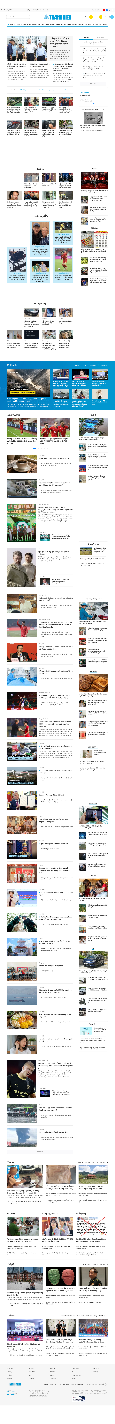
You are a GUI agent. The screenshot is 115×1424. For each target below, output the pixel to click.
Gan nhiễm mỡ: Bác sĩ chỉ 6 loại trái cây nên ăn (56, 1022)
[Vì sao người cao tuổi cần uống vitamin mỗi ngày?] (22, 898)
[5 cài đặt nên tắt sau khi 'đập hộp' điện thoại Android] (49, 312)
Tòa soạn (66, 1384)
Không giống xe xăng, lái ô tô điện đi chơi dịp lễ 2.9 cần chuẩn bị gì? (93, 972)
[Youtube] (104, 10)
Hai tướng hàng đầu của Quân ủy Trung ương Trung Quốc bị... (31, 204)
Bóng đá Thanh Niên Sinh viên (82, 1316)
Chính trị (12, 24)
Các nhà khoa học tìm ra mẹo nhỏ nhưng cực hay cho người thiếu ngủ (66, 133)
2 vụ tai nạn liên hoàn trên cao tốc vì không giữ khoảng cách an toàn (13, 133)
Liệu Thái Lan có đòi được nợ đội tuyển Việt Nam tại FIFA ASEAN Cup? (93, 1354)
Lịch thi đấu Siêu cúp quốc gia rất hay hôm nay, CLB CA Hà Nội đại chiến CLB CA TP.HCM (93, 60)
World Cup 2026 (66, 1316)
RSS (59, 1384)
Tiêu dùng (95, 24)
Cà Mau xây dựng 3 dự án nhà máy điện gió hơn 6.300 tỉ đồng (92, 564)
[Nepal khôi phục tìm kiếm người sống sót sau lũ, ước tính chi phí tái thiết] (31, 124)
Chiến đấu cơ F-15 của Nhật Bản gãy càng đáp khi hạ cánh (26, 1305)
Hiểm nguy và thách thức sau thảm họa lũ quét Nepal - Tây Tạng (91, 1296)
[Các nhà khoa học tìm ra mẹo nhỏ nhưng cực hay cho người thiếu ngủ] (66, 124)
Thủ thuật (45, 318)
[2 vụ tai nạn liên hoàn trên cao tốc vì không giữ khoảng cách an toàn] (14, 124)
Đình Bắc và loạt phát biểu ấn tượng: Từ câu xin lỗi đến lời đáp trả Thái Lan (63, 277)
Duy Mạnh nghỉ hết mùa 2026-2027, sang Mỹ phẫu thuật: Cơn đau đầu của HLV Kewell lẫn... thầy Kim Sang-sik (56, 624)
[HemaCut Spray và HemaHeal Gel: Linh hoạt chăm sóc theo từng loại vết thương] (86, 1031)
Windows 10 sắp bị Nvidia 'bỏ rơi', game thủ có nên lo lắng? (96, 865)
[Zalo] (112, 10)
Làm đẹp (93, 1024)
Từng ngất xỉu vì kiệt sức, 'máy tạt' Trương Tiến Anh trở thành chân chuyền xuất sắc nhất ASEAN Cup (56, 634)
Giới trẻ (47, 24)
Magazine (93, 365)
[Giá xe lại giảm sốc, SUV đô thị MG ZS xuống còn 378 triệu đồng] (82, 991)
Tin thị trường (40, 304)
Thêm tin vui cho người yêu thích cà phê (54, 458)
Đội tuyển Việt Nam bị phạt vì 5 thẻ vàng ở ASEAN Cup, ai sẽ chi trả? (92, 1348)
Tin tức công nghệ (64, 341)
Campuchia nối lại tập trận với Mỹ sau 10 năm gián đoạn (57, 779)
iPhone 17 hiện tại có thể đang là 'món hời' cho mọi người (13, 345)
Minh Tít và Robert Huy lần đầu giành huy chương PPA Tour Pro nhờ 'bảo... (60, 1341)
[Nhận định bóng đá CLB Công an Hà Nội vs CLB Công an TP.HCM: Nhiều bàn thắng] (22, 701)
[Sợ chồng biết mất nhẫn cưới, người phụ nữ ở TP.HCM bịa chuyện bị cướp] (92, 1226)
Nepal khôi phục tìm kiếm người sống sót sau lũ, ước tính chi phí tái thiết (31, 133)
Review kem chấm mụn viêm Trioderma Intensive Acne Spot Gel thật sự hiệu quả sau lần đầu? (92, 1040)
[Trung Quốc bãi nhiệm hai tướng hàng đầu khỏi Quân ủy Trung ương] (93, 1276)
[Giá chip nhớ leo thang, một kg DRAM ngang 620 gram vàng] (82, 846)
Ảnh (84, 365)
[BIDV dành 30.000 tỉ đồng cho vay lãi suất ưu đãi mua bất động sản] (82, 447)
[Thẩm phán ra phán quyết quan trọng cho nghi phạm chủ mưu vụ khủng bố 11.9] (14, 195)
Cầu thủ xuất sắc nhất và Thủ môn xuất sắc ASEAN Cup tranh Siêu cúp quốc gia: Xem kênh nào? (55, 724)
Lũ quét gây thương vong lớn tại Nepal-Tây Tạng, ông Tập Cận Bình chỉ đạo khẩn (56, 491)
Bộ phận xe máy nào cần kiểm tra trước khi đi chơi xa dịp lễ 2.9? (98, 978)
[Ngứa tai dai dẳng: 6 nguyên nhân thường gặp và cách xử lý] (22, 1044)
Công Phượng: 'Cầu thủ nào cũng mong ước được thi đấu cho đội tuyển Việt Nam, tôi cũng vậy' (40, 278)
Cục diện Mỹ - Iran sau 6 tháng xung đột (90, 1302)
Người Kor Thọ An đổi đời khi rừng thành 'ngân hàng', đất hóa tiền (91, 1187)
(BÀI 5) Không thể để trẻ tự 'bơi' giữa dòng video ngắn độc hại (98, 209)
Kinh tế (29, 24)
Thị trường (27, 318)
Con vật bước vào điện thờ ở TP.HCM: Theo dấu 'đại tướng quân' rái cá (56, 1247)
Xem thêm (93, 83)
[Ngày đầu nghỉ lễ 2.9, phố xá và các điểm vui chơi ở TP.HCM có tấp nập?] (84, 199)
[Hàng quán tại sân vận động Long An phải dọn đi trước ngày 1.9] (49, 101)
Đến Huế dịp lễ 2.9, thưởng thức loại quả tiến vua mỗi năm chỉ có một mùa (98, 259)
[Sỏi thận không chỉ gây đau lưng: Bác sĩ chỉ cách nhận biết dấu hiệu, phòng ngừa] (82, 724)
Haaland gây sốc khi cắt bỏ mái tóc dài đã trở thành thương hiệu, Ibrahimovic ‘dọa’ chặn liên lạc (55, 1065)
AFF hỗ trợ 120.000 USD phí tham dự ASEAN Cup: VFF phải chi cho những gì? (60, 1354)
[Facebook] (107, 10)
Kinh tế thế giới (86, 1264)
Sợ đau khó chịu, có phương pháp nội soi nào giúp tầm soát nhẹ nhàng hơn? (92, 769)
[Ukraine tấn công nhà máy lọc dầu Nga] (22, 1137)
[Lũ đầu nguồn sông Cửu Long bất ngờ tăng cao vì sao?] (86, 551)
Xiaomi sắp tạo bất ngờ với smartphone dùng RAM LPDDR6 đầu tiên (31, 345)
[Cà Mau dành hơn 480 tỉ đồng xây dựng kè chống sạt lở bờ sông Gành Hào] (93, 427)
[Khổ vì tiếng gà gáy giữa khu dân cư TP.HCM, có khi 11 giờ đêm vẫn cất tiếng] (17, 260)
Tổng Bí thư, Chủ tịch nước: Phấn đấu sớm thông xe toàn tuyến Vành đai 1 (59, 42)
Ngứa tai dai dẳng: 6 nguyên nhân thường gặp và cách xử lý (56, 1040)
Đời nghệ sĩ (42, 595)
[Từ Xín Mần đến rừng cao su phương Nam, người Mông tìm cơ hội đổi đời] (22, 922)
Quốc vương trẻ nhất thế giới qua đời (54, 844)
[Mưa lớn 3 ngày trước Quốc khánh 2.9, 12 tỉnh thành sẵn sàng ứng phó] (22, 1113)
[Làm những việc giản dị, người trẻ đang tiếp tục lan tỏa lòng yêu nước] (84, 221)
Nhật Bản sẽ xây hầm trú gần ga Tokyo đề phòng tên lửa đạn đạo (25, 1294)
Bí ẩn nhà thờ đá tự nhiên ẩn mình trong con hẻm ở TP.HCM (55, 942)
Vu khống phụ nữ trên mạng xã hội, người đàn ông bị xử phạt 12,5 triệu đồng (22, 1240)
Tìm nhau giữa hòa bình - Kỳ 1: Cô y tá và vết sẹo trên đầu (56, 1254)
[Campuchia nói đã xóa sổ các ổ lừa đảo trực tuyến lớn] (22, 776)
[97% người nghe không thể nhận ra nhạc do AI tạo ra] (66, 334)
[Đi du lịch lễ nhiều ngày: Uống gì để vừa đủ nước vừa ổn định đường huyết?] (82, 703)
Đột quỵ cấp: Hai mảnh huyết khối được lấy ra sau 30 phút (56, 672)
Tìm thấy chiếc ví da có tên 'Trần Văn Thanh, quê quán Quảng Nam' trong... (60, 1187)
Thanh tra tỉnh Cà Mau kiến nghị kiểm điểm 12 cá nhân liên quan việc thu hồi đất (60, 1201)
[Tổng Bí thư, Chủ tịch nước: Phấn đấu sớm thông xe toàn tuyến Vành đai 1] (27, 48)
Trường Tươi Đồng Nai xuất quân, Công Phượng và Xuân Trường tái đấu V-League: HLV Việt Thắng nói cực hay (55, 509)
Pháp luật (81, 1162)
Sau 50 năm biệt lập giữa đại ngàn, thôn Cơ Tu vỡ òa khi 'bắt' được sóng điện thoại (98, 280)
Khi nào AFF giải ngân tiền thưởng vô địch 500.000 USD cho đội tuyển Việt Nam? (94, 51)
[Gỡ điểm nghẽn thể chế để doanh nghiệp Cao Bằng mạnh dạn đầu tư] (82, 468)
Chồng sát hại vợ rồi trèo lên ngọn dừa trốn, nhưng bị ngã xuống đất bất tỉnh (49, 204)
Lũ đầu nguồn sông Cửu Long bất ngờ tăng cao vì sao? (100, 550)
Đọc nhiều (100, 37)
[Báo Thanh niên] (14, 1385)
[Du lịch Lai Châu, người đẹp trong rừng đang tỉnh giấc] (93, 888)
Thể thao (74, 24)
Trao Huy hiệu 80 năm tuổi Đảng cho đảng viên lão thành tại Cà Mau (93, 1194)
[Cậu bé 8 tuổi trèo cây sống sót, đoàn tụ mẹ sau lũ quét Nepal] (22, 751)
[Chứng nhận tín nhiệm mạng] (78, 1399)
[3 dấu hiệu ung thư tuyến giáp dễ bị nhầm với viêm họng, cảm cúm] (82, 735)
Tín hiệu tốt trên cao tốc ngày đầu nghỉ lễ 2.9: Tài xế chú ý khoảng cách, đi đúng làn (61, 403)
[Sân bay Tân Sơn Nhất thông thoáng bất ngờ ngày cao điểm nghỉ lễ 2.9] (82, 479)
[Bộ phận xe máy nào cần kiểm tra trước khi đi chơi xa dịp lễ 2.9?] (82, 980)
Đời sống (34, 24)
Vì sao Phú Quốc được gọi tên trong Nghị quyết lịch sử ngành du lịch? (97, 928)
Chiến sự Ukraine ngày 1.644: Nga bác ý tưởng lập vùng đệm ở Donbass (57, 1138)
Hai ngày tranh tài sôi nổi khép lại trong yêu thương (26, 1355)
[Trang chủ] (8, 24)
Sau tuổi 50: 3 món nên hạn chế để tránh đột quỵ (56, 678)
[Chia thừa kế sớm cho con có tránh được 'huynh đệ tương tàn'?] (22, 825)
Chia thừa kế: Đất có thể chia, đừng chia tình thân (57, 827)
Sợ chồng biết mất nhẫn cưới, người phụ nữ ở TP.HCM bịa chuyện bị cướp (91, 1240)
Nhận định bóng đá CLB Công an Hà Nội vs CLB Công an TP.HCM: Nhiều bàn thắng (54, 697)
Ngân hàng (45, 341)
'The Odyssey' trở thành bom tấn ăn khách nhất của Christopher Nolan (60, 581)
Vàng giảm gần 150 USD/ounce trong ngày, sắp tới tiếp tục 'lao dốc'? (31, 109)
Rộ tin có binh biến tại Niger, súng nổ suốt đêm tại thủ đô (31, 185)
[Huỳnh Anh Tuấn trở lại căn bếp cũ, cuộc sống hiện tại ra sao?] (22, 603)
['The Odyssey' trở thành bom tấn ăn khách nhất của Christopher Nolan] (45, 581)
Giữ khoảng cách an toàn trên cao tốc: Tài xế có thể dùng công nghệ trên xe (48, 133)
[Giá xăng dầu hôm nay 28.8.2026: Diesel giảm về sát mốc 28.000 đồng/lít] (82, 652)
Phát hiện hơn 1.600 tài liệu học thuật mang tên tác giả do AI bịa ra (97, 834)
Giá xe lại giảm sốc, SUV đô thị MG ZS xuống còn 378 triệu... (97, 989)
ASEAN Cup (22, 90)
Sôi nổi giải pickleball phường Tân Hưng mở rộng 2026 (23, 1345)
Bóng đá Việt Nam (40, 247)
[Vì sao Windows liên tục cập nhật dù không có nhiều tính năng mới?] (82, 856)
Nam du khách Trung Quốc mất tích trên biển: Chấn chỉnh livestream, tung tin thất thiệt (90, 1254)
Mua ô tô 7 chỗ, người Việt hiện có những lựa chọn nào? (97, 1010)
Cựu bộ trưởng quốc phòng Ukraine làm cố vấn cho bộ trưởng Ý (60, 1303)
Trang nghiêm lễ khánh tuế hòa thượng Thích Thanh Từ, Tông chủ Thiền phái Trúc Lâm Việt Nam (63, 67)
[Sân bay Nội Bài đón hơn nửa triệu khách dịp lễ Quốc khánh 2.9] (82, 458)
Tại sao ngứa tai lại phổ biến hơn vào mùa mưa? (56, 1046)
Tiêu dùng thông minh (93, 599)
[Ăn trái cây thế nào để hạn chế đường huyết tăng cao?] (22, 1020)
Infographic (104, 365)
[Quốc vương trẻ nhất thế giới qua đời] (22, 849)
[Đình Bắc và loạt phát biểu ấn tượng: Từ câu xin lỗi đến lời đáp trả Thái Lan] (63, 260)
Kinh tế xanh (93, 544)
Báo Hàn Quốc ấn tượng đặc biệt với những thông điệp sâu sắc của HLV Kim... (65, 109)
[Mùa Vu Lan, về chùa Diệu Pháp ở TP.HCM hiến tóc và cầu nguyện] (57, 1226)
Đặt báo (45, 1384)
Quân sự (95, 1264)
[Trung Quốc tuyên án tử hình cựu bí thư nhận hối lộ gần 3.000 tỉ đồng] (22, 652)
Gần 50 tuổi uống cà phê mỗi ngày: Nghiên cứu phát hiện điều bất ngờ (56, 464)
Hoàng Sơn (87, 101)
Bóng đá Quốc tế (43, 1060)
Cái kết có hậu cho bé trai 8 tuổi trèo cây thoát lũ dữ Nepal (60, 1296)
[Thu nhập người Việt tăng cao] (66, 312)
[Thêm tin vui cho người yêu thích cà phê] (22, 464)
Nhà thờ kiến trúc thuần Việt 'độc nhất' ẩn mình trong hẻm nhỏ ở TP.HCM (56, 950)
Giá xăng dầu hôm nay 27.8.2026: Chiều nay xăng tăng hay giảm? (98, 660)
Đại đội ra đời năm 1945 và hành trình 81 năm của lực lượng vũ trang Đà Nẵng (61, 1194)
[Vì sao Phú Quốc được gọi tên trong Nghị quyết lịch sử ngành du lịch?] (82, 929)
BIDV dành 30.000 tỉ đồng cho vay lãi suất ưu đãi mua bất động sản (97, 446)
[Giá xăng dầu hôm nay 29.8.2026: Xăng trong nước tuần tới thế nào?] (93, 611)
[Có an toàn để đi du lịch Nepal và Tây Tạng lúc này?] (82, 918)
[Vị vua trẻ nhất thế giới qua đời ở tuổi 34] (49, 177)
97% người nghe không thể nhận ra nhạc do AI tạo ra (64, 345)
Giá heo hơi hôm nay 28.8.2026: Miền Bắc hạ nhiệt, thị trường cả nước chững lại (97, 640)
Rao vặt (95, 1372)
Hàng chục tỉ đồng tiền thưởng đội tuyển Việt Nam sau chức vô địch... (91, 1341)
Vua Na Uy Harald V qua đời (50, 849)
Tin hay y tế (93, 747)
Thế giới (23, 24)
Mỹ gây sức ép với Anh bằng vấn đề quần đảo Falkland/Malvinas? (66, 185)
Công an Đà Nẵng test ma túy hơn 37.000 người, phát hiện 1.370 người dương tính (21, 1247)
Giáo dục (52, 24)
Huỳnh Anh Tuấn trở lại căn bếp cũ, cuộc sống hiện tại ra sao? (56, 599)
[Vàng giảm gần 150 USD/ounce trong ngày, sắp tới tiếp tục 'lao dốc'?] (31, 101)
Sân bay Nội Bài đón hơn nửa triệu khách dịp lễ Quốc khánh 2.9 (97, 456)
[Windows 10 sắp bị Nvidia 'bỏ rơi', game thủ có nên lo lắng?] (82, 867)
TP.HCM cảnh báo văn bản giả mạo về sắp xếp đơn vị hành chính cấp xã (90, 1247)
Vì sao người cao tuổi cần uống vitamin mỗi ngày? (56, 894)
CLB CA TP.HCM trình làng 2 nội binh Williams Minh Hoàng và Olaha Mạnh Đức (55, 704)
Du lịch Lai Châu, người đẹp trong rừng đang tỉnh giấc (92, 899)
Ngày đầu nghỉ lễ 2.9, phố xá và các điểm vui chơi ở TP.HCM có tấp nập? (98, 198)
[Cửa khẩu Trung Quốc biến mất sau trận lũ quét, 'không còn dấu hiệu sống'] (22, 488)
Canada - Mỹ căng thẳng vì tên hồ (51, 795)
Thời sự (18, 24)
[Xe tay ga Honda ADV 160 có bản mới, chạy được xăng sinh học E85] (82, 1001)
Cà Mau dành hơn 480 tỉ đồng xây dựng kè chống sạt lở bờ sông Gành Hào (91, 438)
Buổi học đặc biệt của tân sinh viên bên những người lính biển (99, 383)
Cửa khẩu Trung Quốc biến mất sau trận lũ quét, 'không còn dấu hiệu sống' (54, 484)
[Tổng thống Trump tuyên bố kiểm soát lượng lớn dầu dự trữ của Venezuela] (22, 995)
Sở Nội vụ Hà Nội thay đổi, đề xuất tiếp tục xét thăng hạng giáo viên (16, 66)
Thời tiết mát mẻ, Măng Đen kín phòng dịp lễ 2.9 (97, 906)
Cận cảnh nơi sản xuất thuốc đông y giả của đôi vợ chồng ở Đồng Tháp (65, 204)
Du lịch (58, 24)
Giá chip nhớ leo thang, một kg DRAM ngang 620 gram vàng (97, 844)
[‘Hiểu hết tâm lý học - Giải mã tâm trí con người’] (93, 118)
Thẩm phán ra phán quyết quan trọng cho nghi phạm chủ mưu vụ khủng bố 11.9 (14, 204)
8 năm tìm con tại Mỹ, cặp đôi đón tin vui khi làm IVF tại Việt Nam (92, 762)
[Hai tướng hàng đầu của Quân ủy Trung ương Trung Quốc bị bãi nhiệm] (31, 195)
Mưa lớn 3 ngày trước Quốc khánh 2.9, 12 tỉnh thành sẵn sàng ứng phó (55, 1109)
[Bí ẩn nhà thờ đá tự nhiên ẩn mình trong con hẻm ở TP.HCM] (22, 947)
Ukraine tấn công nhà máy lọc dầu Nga (53, 1132)
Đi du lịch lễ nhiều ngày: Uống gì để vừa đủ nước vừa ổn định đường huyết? (97, 702)
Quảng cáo (53, 1384)
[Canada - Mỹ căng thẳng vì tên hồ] (22, 800)
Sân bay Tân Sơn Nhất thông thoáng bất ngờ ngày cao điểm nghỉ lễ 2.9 (97, 478)
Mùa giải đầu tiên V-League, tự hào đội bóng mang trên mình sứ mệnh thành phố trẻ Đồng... (61, 536)
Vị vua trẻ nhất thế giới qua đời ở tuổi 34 (49, 185)
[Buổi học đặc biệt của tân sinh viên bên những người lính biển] (100, 374)
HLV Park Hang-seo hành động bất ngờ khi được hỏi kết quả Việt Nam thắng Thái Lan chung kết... (40, 252)
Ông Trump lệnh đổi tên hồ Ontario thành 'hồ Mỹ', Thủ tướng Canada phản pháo (57, 801)
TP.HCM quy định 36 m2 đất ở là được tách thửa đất (40, 65)
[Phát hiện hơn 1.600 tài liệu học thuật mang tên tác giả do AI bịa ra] (82, 835)
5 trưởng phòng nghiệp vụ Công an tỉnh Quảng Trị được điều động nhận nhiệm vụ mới (54, 870)
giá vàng (51, 90)
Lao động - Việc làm (98, 1162)
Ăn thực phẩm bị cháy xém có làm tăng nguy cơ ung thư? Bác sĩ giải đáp (93, 695)
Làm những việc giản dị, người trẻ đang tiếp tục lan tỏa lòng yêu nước (98, 219)
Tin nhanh (40, 216)
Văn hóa (63, 24)
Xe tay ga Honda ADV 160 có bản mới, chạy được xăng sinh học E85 (97, 1000)
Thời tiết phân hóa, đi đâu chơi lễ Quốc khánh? (93, 559)
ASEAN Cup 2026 (13, 415)
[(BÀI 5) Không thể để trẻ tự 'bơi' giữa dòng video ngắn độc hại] (84, 210)
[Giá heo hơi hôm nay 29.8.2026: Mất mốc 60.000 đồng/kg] (82, 631)
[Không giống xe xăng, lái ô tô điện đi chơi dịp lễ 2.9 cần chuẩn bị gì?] (93, 960)
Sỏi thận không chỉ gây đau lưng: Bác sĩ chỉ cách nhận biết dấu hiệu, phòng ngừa (98, 723)
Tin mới (86, 37)
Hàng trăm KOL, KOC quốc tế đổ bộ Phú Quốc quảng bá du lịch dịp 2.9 (97, 938)
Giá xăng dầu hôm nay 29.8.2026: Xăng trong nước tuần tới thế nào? (92, 622)
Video (89, 24)
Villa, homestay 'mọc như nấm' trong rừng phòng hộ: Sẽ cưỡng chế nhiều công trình (13, 109)
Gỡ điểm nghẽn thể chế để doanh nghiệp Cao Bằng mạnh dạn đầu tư (98, 467)
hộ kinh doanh (62, 90)
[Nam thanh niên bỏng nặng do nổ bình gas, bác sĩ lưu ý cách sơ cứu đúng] (82, 714)
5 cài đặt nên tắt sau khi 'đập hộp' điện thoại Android (48, 323)
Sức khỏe (41, 24)
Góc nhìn (102, 1264)
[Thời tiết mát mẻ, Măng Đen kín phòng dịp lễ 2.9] (82, 908)
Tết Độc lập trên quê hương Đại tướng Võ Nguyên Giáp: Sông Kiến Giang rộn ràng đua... (79, 403)
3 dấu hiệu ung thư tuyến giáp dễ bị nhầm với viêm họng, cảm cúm (98, 734)
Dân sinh (41, 914)
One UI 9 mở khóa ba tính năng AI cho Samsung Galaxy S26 (90, 827)
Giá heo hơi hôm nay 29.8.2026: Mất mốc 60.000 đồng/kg (97, 629)
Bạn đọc (96, 1368)
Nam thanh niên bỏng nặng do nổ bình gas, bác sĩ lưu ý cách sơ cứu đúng (97, 713)
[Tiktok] (110, 10)
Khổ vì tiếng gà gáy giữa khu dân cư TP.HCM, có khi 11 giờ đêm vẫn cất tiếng (17, 277)
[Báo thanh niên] (57, 17)
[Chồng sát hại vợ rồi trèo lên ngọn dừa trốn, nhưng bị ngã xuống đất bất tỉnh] (49, 195)
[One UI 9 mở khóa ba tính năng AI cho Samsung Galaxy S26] (93, 815)
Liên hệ (45, 10)
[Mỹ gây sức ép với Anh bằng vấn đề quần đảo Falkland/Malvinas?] (66, 177)
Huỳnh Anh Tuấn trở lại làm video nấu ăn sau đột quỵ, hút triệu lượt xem (56, 606)
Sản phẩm (10, 341)
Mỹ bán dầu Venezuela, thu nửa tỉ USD (53, 997)
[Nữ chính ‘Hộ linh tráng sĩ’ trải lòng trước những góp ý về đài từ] (80, 374)
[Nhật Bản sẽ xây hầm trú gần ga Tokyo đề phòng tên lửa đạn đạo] (25, 1278)
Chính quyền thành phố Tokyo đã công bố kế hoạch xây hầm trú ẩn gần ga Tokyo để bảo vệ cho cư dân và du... (24, 1298)
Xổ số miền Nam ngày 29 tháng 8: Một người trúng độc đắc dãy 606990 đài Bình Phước (93, 251)
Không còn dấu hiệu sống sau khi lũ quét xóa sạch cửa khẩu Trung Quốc (94, 76)
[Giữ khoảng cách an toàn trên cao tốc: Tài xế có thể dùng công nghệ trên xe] (49, 124)
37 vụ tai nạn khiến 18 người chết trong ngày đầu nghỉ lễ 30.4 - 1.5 (25, 1202)
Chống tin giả (82, 1213)
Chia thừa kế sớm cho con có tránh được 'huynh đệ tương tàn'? (53, 820)
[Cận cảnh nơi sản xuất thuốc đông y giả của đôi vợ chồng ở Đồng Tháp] (66, 195)
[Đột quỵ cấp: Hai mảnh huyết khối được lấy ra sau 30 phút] (22, 676)
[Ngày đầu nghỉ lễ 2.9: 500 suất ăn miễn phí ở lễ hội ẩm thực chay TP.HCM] (84, 271)
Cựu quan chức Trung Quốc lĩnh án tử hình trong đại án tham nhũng (56, 655)
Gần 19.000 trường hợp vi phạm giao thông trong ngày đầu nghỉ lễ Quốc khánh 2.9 (23, 1192)
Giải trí (69, 24)
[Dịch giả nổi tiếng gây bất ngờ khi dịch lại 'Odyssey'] (21, 567)
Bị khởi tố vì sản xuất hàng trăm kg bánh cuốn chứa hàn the (22, 1254)
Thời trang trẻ (103, 24)
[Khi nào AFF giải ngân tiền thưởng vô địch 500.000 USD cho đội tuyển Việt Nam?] (55, 427)
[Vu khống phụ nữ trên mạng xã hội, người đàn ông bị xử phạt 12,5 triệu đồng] (23, 1226)
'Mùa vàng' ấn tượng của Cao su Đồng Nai (54, 924)
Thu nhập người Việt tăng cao (65, 322)
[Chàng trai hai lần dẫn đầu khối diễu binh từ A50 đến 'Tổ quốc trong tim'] (94, 180)
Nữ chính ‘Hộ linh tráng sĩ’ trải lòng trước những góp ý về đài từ (79, 383)
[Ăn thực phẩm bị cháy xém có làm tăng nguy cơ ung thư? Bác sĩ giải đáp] (93, 683)
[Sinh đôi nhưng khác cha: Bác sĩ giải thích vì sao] (86, 754)
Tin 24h (40, 169)
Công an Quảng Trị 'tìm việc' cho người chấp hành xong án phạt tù (57, 879)
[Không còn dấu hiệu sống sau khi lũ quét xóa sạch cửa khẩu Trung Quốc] (28, 383)
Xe (86, 24)
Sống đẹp (42, 963)
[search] (18, 17)
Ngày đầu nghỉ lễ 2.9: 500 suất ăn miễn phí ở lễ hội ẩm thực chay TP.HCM (98, 270)
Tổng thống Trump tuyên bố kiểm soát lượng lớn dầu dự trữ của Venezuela (56, 991)
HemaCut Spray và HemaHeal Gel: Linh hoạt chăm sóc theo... (100, 1030)
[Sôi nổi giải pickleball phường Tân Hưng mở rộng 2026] (25, 1330)
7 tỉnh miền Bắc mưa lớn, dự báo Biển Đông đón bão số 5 (56, 1116)
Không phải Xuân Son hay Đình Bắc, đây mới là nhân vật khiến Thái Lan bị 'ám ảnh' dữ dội (22, 441)
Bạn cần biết (32, 10)
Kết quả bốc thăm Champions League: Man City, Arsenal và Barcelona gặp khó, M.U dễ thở (61, 1092)
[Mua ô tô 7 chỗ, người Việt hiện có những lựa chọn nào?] (82, 1012)
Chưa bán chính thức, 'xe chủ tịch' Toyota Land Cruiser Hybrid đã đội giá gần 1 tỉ (31, 323)
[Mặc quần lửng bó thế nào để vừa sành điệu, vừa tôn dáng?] (100, 394)
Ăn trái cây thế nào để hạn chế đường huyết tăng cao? (55, 1016)
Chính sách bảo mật (77, 1384)
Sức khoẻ (32, 1372)
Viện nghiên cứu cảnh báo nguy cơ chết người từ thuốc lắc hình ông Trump (60, 1289)
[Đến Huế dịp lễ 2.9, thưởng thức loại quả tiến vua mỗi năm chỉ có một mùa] (84, 260)
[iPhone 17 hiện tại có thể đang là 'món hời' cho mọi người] (14, 334)
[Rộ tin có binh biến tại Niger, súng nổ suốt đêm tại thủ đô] (31, 177)
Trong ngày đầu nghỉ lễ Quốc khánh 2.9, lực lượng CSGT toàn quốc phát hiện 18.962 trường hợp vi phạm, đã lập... (25, 1196)
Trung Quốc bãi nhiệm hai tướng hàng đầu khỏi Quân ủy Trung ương (93, 1289)
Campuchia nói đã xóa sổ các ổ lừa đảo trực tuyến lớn (55, 772)
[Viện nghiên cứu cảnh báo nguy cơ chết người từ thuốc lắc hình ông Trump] (61, 1276)
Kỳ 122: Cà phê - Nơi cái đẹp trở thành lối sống (92, 130)
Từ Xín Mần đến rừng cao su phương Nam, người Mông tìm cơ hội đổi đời (55, 918)
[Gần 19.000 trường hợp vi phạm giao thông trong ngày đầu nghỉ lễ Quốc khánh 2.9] (25, 1176)
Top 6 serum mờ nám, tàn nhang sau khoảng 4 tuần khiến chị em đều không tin (93, 1048)
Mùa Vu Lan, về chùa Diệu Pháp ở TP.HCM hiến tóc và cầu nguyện (57, 1240)
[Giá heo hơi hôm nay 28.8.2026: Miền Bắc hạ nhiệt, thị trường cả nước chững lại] (82, 641)
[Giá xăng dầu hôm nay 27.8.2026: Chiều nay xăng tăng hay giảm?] (82, 663)
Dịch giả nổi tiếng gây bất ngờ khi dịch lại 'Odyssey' (53, 553)
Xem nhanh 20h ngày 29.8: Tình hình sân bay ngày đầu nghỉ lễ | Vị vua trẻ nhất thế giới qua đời (60, 384)
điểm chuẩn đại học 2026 (37, 90)
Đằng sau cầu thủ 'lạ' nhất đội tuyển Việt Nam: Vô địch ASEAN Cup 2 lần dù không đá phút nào (63, 239)
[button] (70, 90)
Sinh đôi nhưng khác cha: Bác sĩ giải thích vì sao (100, 752)
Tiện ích (39, 10)
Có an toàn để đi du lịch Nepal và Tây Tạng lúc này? (97, 916)
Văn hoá (52, 1372)
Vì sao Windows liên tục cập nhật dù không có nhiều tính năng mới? (98, 855)
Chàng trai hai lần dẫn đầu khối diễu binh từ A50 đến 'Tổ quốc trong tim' (94, 191)
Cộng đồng (17, 273)
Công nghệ (81, 24)
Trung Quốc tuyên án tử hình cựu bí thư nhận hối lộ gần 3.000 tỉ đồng (56, 648)
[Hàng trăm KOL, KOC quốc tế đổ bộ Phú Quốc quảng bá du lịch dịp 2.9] (82, 939)
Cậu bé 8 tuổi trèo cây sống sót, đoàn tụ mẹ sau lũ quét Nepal (55, 747)
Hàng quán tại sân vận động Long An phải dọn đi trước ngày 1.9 (49, 109)
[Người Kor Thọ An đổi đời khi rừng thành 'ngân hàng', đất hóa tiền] (93, 1174)
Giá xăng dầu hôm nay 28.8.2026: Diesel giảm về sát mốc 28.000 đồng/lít (96, 651)
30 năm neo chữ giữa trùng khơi (51, 966)
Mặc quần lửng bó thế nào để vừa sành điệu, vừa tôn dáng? (99, 402)
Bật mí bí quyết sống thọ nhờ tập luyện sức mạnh (56, 900)
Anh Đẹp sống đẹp (47, 971)
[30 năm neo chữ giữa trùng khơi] (22, 971)
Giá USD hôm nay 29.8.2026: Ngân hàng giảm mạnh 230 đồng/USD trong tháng (49, 346)
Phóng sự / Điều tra (50, 1213)
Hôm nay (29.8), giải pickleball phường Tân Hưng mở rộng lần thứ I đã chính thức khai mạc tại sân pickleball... (25, 1350)
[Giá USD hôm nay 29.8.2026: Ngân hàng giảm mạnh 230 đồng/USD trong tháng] (49, 334)
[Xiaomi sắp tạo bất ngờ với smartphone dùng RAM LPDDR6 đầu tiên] (31, 334)
